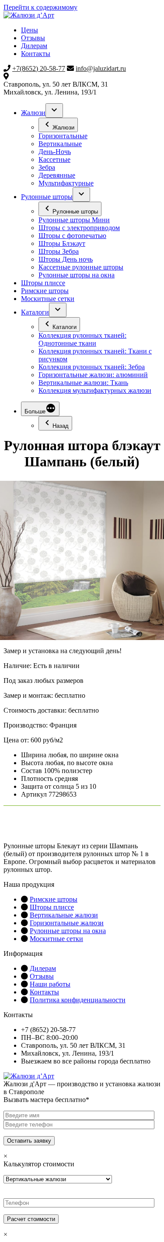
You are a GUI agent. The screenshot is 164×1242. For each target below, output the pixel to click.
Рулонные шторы (47, 196)
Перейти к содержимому (40, 7)
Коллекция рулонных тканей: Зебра (91, 367)
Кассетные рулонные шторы (80, 267)
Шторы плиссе (43, 283)
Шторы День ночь (65, 259)
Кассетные (54, 159)
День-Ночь (54, 151)
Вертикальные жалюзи (64, 915)
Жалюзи (33, 112)
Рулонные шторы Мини (74, 220)
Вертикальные (60, 143)
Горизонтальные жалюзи (67, 923)
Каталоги (35, 312)
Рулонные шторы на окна (76, 275)
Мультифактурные (66, 183)
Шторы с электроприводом (79, 227)
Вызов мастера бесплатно (94, 1076)
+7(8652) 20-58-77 (38, 68)
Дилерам (34, 45)
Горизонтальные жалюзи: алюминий (93, 374)
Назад (60, 426)
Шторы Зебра (58, 251)
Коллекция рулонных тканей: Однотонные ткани (82, 339)
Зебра (46, 167)
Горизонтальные (62, 136)
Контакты (35, 53)
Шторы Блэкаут (61, 243)
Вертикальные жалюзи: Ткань (83, 382)
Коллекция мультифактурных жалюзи (94, 390)
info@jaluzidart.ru (101, 68)
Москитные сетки (47, 298)
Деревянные (56, 175)
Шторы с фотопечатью (72, 235)
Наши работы (50, 984)
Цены (29, 30)
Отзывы (33, 38)
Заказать (29, 825)
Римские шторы (45, 290)
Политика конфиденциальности (78, 1000)
